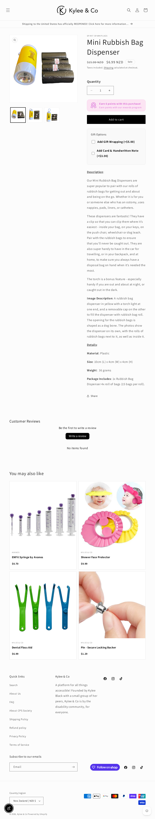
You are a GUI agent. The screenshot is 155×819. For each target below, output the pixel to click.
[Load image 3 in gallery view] (51, 115)
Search (13, 685)
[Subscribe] (73, 767)
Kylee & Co (22, 814)
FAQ (11, 702)
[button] (8, 10)
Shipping (108, 67)
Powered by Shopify (37, 814)
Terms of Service (19, 744)
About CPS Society (20, 710)
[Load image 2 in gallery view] (35, 115)
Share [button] (94, 396)
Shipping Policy (18, 719)
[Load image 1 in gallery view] (18, 115)
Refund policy (17, 727)
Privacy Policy (17, 736)
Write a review (77, 436)
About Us (15, 693)
